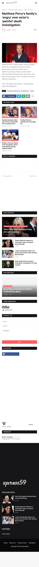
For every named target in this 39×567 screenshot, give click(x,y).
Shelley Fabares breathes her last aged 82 (28, 121)
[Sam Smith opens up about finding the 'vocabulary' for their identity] (8, 264)
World (32, 91)
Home (4, 10)
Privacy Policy (22, 543)
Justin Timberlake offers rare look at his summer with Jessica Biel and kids (26, 252)
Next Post (32, 176)
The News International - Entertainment (20, 10)
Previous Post (7, 176)
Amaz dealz (6, 534)
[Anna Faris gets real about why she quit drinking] (8, 499)
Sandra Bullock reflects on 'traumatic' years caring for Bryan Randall (24, 242)
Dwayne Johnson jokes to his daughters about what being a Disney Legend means (10, 145)
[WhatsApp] (24, 96)
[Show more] (32, 96)
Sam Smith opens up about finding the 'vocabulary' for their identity (26, 263)
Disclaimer (32, 543)
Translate (17, 439)
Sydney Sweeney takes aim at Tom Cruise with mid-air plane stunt (10, 121)
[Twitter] (19, 96)
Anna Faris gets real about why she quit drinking (25, 497)
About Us (13, 543)
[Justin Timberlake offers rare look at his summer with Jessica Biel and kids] (8, 254)
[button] (3, 3)
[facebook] (10, 354)
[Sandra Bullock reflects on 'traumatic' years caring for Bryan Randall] (8, 243)
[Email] (28, 96)
